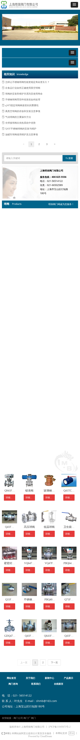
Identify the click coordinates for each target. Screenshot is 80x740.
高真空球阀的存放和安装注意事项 (22, 111)
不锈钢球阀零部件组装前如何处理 (22, 99)
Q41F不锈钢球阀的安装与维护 (20, 128)
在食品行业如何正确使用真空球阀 (22, 88)
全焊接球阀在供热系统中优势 (20, 123)
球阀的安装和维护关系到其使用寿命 (24, 93)
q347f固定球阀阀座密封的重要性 (22, 105)
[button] (74, 5)
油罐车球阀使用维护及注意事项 (21, 134)
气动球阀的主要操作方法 (18, 117)
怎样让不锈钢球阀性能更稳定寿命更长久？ (27, 82)
